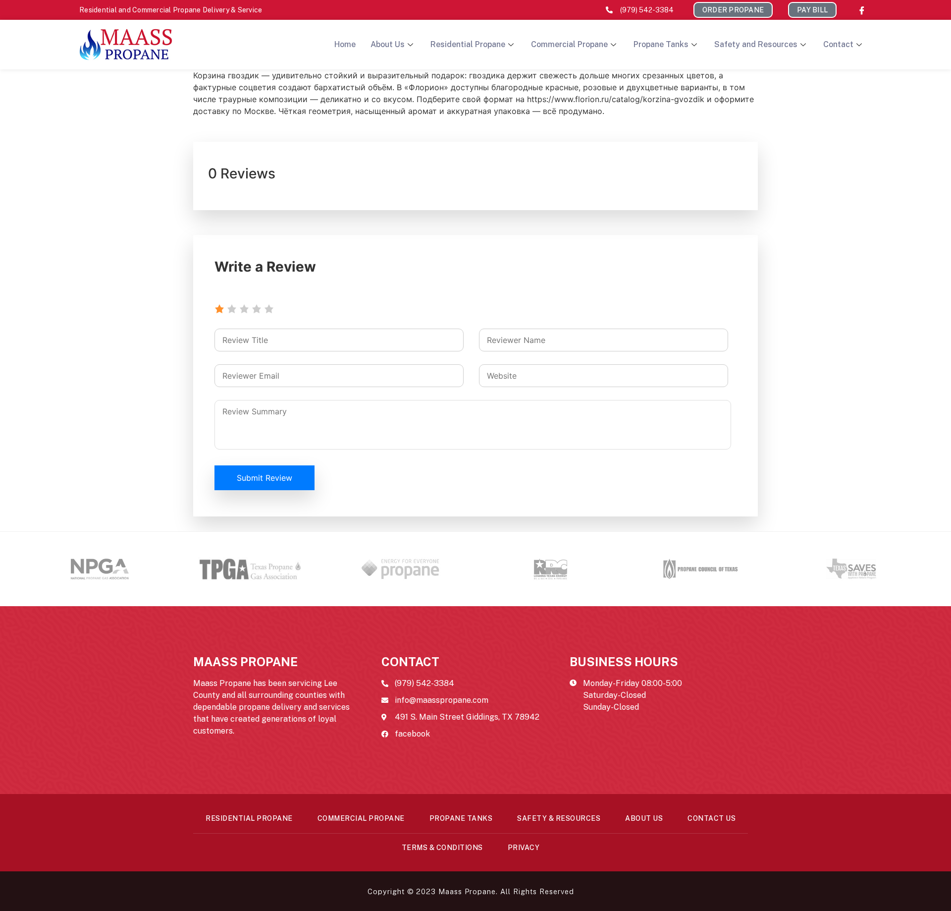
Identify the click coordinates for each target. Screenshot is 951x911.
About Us (387, 44)
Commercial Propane (569, 44)
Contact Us (711, 818)
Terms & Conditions (442, 848)
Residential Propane (467, 44)
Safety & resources (558, 818)
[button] (733, 10)
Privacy (524, 848)
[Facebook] (861, 9)
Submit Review (264, 478)
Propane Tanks (661, 44)
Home (345, 44)
